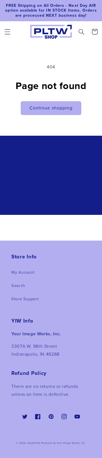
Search (18, 285)
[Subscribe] (83, 208)
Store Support (25, 299)
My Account (22, 272)
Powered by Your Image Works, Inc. (63, 443)
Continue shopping (51, 108)
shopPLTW (33, 443)
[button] (7, 31)
